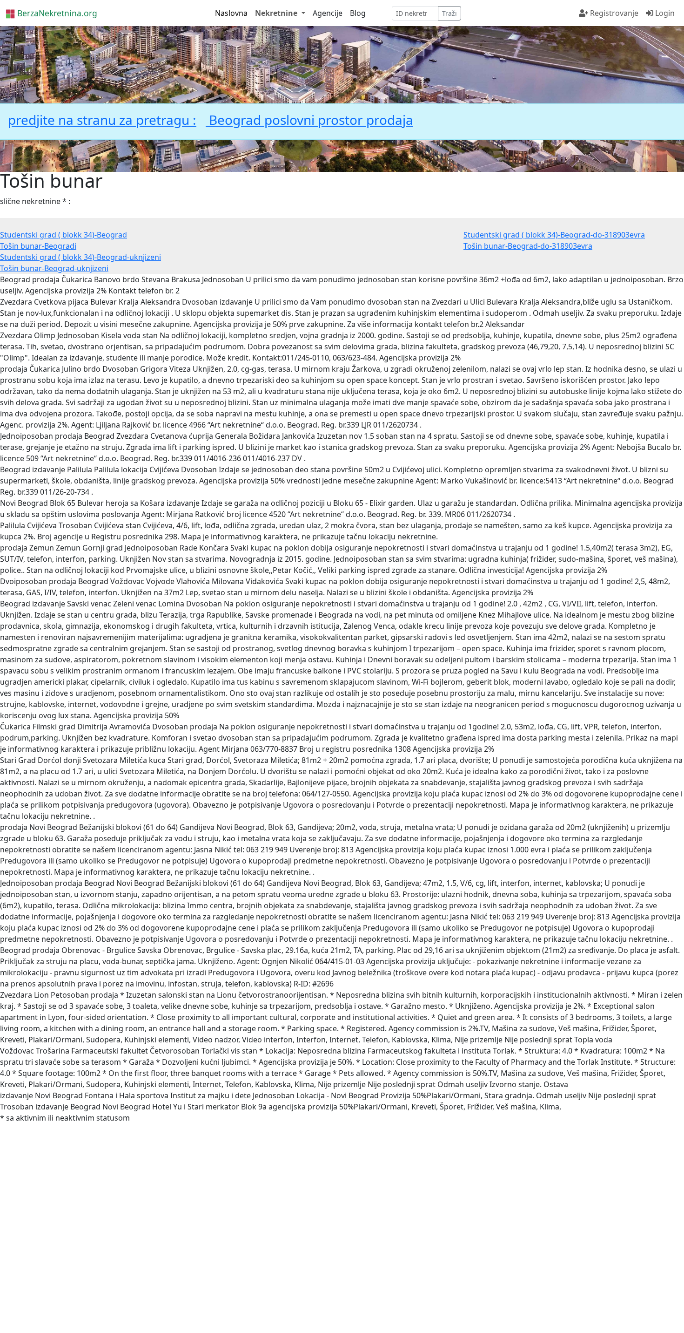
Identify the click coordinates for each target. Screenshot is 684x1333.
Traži (449, 13)
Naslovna (231, 13)
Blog (358, 13)
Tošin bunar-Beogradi (38, 246)
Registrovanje (613, 13)
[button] (279, 13)
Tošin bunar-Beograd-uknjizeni (54, 268)
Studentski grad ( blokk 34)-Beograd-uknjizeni (80, 257)
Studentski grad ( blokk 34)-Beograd (63, 235)
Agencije (327, 13)
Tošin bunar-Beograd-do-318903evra (527, 246)
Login (664, 13)
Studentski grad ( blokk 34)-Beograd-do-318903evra (554, 235)
